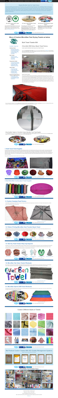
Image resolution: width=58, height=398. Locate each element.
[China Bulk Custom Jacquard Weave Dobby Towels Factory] (16, 316)
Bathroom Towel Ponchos (16, 343)
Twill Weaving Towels (33, 320)
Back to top (29, 395)
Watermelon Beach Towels (24, 237)
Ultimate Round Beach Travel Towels (50, 237)
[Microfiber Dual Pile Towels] (16, 324)
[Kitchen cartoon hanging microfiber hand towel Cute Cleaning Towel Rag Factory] (49, 340)
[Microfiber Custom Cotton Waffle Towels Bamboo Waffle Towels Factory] (33, 324)
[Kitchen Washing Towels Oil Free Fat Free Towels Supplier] (8, 316)
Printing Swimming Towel (41, 175)
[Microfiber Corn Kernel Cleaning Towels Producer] (16, 332)
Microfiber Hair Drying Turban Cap (25, 257)
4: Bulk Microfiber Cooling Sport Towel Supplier (18, 181)
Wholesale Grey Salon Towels (41, 280)
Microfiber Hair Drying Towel (41, 257)
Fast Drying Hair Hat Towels (33, 257)
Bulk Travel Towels (33, 175)
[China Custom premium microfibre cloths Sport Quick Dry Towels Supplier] (16, 189)
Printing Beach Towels (25, 175)
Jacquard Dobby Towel (17, 320)
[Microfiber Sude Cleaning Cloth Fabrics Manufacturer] (41, 324)
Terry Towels (8, 328)
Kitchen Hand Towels (41, 343)
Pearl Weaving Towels (8, 336)
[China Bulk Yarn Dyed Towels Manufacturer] (24, 316)
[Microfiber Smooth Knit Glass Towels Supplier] (33, 332)
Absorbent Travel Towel (41, 195)
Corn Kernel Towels (16, 336)
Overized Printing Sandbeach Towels (33, 237)
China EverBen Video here (10, 29)
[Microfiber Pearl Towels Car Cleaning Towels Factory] (8, 332)
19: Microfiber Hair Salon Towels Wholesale (18, 263)
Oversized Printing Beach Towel (16, 237)
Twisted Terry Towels (50, 328)
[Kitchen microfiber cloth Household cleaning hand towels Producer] (41, 340)
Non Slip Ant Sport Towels (49, 336)
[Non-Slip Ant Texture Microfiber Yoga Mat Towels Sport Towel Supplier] (49, 332)
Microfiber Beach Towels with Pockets (41, 169)
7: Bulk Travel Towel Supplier (13, 149)
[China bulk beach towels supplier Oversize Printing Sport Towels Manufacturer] (16, 234)
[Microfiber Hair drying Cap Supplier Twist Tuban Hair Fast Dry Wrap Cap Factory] (8, 340)
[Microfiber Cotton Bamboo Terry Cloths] (8, 324)
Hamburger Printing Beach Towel (8, 237)
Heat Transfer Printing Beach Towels (17, 169)
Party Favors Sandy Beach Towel (41, 237)
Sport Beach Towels (33, 343)
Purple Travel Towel (9, 175)
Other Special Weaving (50, 320)
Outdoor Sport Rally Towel (41, 301)
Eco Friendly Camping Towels (17, 221)
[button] (14, 1)
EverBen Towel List (14, 46)
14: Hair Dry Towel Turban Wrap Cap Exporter (19, 244)
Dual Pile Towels (16, 328)
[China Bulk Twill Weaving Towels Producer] (33, 316)
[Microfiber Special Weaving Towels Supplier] (49, 316)
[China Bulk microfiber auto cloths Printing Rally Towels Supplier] (24, 340)
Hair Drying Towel (8, 256)
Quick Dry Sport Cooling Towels (16, 195)
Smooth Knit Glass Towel (33, 336)
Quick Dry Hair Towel (16, 256)
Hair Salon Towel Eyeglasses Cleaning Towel (17, 280)
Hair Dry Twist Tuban (8, 343)
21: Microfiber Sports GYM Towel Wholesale (18, 286)
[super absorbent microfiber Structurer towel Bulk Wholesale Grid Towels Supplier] (24, 332)
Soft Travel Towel (17, 175)
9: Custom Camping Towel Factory (15, 201)
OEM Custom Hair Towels (49, 256)
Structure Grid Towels (25, 336)
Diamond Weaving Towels (41, 336)
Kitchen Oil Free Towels (8, 320)
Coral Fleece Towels (25, 328)
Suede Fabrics (41, 328)
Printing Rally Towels (25, 343)
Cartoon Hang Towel (49, 343)
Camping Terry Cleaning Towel (41, 221)
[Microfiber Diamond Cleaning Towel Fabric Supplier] (41, 332)
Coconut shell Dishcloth (41, 320)
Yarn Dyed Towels (24, 320)
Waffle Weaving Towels (33, 328)
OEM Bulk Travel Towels (49, 175)
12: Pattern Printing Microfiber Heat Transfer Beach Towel (22, 227)
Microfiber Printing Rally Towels (16, 301)
